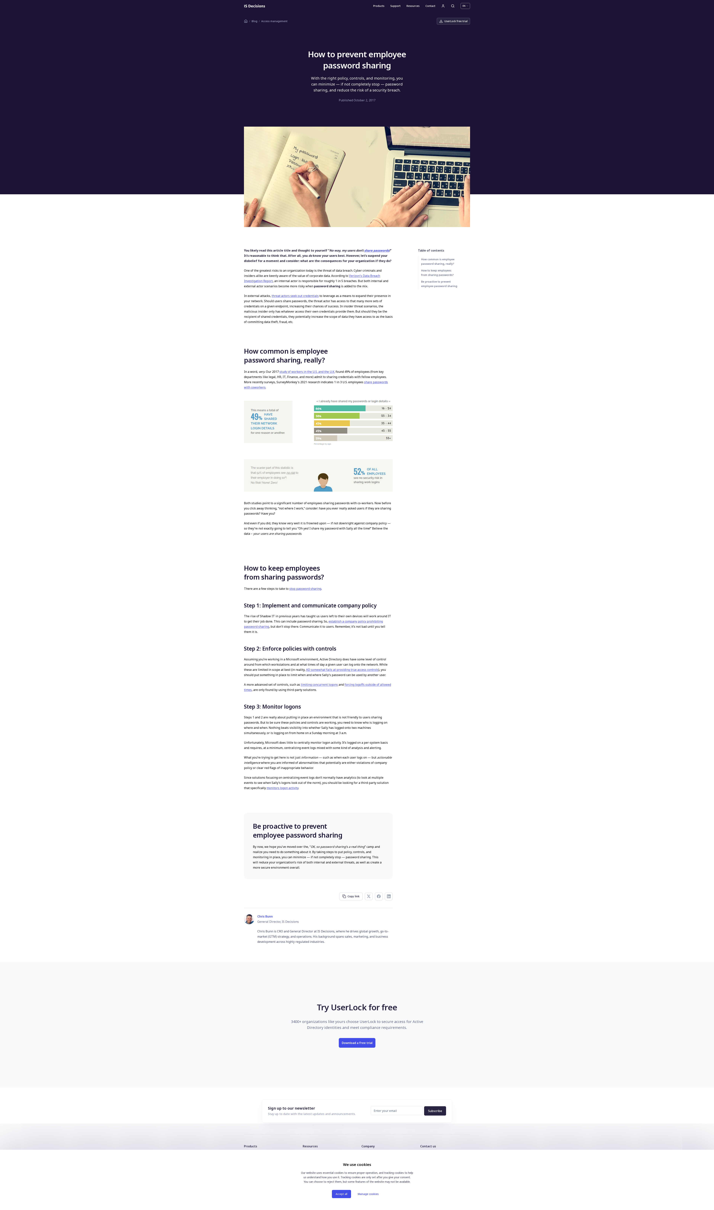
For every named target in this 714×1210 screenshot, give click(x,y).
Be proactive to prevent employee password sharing (439, 284)
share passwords (376, 250)
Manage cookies (368, 1194)
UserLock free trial (456, 21)
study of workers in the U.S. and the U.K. (307, 372)
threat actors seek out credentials (295, 296)
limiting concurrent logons (319, 685)
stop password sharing (305, 589)
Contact (430, 6)
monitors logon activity (282, 788)
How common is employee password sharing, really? (437, 262)
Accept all (341, 1194)
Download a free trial (357, 1043)
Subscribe (435, 1111)
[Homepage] (254, 5)
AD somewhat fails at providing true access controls (342, 670)
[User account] (443, 6)
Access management (274, 21)
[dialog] (357, 1180)
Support (395, 6)
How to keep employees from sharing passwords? (437, 273)
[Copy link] (240, 350)
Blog (254, 21)
